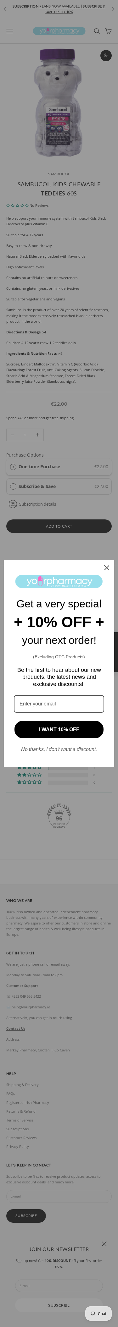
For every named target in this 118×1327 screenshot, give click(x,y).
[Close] (106, 567)
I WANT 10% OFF (59, 729)
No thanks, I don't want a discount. (59, 749)
